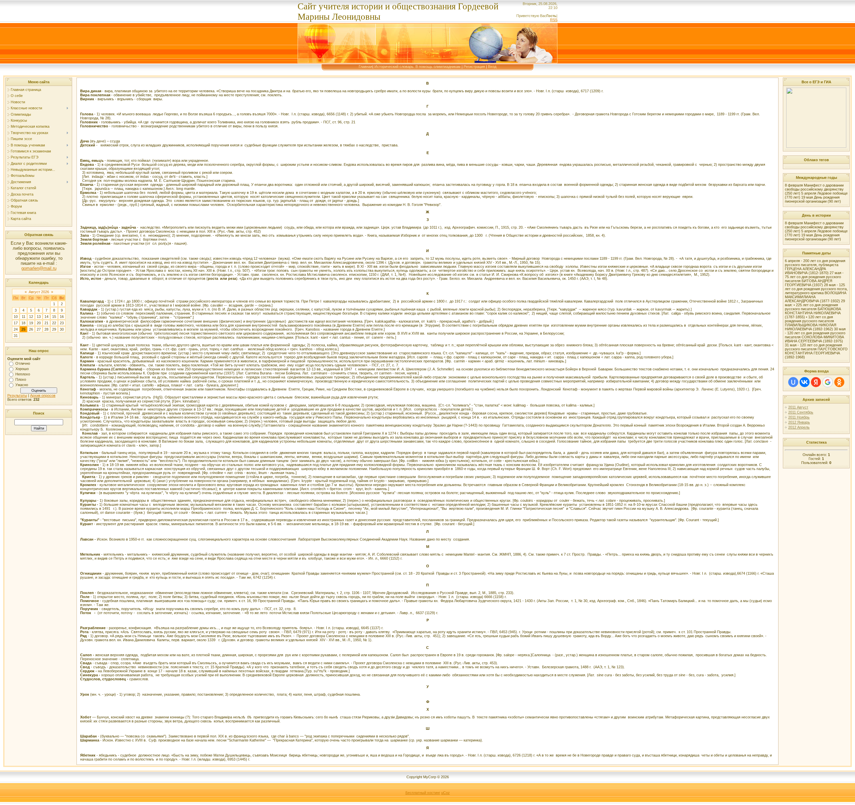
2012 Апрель (799, 427)
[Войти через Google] (827, 382)
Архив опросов (42, 395)
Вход (492, 67)
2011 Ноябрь (799, 417)
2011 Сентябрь (800, 412)
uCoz (445, 793)
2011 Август (798, 407)
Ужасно (21, 385)
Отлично (22, 363)
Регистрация (474, 67)
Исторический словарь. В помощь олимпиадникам (417, 67)
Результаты (17, 395)
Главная (365, 67)
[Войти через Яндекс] (816, 382)
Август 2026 (39, 292)
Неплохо (22, 374)
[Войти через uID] (793, 382)
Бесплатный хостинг (422, 793)
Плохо (20, 379)
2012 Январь (799, 422)
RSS (553, 20)
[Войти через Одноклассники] (839, 382)
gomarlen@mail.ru (38, 268)
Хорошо (22, 369)
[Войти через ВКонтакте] (805, 382)
